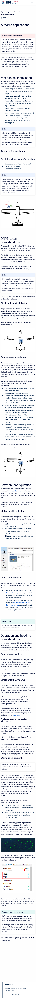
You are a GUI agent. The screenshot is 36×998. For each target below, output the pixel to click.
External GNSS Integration (14, 593)
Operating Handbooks (14, 12)
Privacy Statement (9, 990)
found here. (16, 715)
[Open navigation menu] (32, 2)
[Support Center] (10, 2)
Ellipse (3, 12)
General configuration (17, 491)
